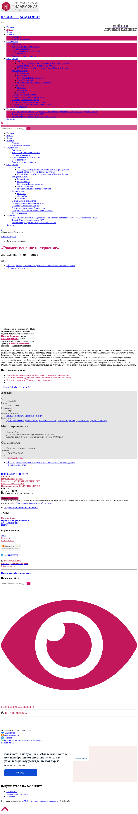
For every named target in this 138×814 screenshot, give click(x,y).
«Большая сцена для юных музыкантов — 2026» (34, 116)
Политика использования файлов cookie (33, 503)
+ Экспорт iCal (24, 387)
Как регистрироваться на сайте (26, 46)
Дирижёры (22, 90)
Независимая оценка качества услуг (28, 97)
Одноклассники (11, 735)
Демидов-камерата (15, 416)
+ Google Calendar (9, 387)
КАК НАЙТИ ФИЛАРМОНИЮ (27, 51)
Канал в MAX (7, 743)
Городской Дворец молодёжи (30, 78)
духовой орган (31, 420)
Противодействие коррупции (25, 99)
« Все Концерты (8, 236)
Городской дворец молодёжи (15, 520)
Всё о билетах (18, 44)
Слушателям (12, 41)
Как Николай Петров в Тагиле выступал (36, 66)
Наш (11, 555)
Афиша (9, 29)
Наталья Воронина (66, 420)
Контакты (10, 119)
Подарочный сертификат (18, 794)
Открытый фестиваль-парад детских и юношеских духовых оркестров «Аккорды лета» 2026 (54, 112)
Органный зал (23, 75)
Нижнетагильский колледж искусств (34, 83)
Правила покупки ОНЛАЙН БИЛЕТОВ (20, 486)
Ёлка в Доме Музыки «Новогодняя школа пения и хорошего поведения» (40, 265)
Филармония (12, 58)
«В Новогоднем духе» (17, 268)
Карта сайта (11, 791)
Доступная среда (19, 107)
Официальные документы (24, 95)
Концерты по (21, 481)
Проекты (10, 109)
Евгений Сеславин (47, 420)
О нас (3, 536)
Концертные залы (20, 70)
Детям (9, 32)
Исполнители (18, 85)
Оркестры (21, 87)
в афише (12, 479)
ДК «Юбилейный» (25, 80)
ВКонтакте (10, 733)
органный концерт (98, 420)
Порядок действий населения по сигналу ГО (32, 104)
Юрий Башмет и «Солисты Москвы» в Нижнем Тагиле (42, 68)
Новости (10, 34)
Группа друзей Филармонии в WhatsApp (23, 740)
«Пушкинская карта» (21, 49)
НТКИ (4, 525)
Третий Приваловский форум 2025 (28, 114)
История (16, 61)
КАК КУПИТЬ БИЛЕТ (12, 483)
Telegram (8, 738)
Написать (21, 773)
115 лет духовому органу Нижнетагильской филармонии (43, 63)
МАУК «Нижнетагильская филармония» (40, 801)
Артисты (21, 92)
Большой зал (23, 73)
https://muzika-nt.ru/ (14, 458)
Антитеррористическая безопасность (29, 102)
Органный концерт (33, 416)
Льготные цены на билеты (24, 56)
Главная (10, 27)
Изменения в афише (21, 39)
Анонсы (15, 37)
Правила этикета (19, 54)
